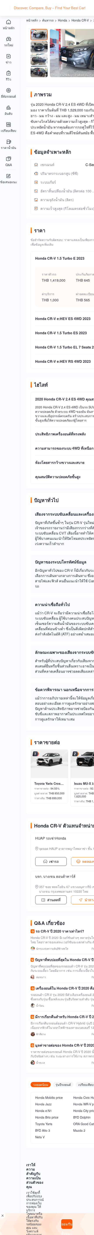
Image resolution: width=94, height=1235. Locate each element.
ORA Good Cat (83, 1124)
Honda (62, 20)
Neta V (40, 1137)
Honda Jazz (43, 1104)
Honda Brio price (46, 1117)
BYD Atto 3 (42, 1130)
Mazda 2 (79, 1130)
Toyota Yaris (43, 1124)
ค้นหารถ (48, 20)
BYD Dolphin (82, 1117)
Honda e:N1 (43, 1110)
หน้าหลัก (32, 20)
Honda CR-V (80, 20)
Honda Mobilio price (49, 1097)
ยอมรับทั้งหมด (66, 1225)
